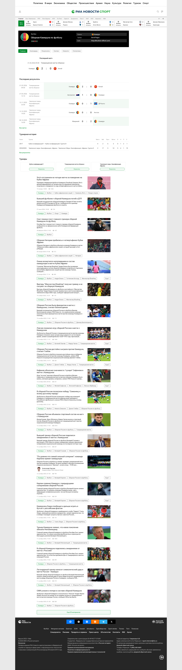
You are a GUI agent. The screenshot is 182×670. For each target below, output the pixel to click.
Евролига (98, 18)
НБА (104, 18)
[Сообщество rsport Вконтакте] (87, 622)
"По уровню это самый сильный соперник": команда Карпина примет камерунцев (60, 457)
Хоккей (82, 629)
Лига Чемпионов (30, 18)
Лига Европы (46, 18)
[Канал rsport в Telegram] (103, 622)
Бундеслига (74, 18)
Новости (66, 51)
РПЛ (39, 18)
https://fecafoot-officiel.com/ (100, 40)
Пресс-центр (94, 632)
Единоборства (101, 629)
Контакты (116, 632)
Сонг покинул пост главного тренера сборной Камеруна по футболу (57, 220)
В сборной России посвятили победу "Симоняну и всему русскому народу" (58, 392)
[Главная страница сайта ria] (83, 11)
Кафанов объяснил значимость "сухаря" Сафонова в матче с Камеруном (60, 371)
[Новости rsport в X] (112, 622)
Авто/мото (90, 629)
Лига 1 (82, 18)
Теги (127, 629)
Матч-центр (21, 23)
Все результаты (24, 152)
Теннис (121, 629)
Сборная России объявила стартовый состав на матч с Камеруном (60, 415)
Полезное (134, 629)
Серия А (66, 18)
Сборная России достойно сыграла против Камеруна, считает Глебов (60, 350)
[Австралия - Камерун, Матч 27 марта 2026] (35, 41)
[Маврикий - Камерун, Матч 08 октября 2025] (31, 41)
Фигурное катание (57, 629)
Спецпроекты (55, 632)
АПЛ (53, 18)
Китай (60, 68)
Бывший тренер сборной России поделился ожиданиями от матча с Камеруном (56, 436)
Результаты (46, 51)
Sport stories (112, 629)
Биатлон (69, 629)
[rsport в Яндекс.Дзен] (79, 622)
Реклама (66, 632)
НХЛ (92, 18)
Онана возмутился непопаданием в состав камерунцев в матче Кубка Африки (56, 262)
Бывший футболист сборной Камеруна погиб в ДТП (59, 199)
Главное (20, 18)
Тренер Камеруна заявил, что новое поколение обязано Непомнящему (57, 528)
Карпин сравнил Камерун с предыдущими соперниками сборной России (55, 484)
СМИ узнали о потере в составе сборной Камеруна (59, 591)
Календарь (33, 51)
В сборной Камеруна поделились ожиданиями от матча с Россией (58, 549)
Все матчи (22, 128)
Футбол (33, 34)
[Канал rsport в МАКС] (70, 622)
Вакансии (21, 643)
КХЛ (87, 18)
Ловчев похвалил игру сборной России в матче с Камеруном (58, 329)
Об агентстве (106, 632)
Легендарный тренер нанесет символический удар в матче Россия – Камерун (60, 571)
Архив (129, 632)
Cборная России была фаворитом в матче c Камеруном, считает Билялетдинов (56, 306)
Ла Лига (59, 18)
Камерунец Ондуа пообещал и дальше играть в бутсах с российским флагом (57, 507)
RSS (123, 632)
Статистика (77, 51)
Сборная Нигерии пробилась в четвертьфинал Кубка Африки (60, 241)
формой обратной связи (125, 645)
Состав (56, 51)
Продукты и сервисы (79, 632)
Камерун (32, 68)
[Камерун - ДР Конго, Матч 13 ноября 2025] (34, 41)
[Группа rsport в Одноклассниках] (95, 622)
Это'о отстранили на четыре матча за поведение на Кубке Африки (59, 178)
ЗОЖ (76, 629)
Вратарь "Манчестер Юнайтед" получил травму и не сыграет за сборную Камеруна (59, 285)
